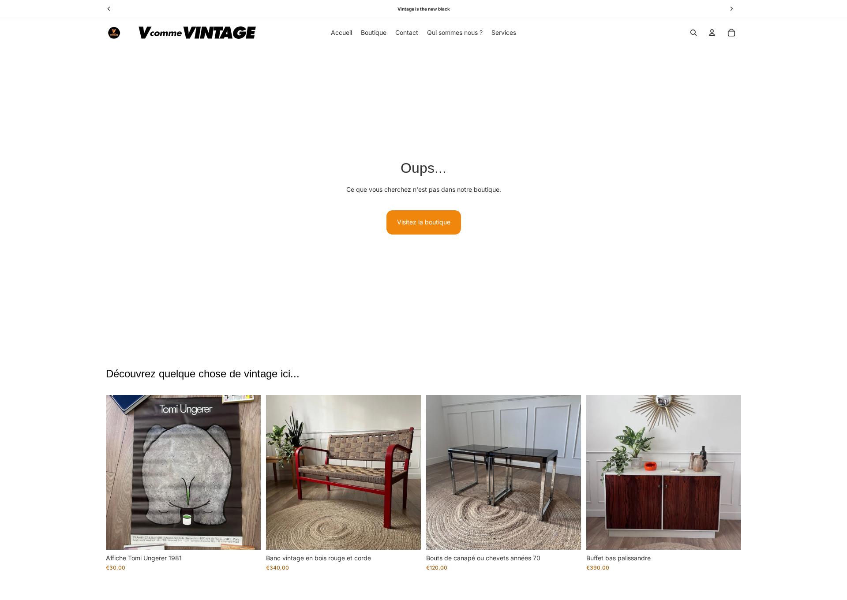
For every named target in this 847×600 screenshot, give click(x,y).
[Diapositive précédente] (119, 472)
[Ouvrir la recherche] (693, 32)
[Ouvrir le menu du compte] (712, 32)
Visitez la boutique (423, 222)
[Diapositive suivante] (247, 472)
